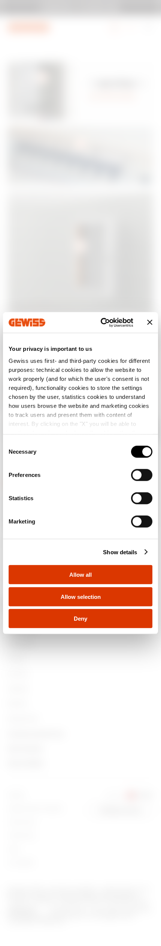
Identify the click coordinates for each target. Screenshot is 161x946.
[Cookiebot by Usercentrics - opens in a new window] (101, 322)
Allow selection (81, 596)
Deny (80, 618)
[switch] (141, 475)
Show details (120, 552)
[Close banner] (149, 322)
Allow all (80, 575)
